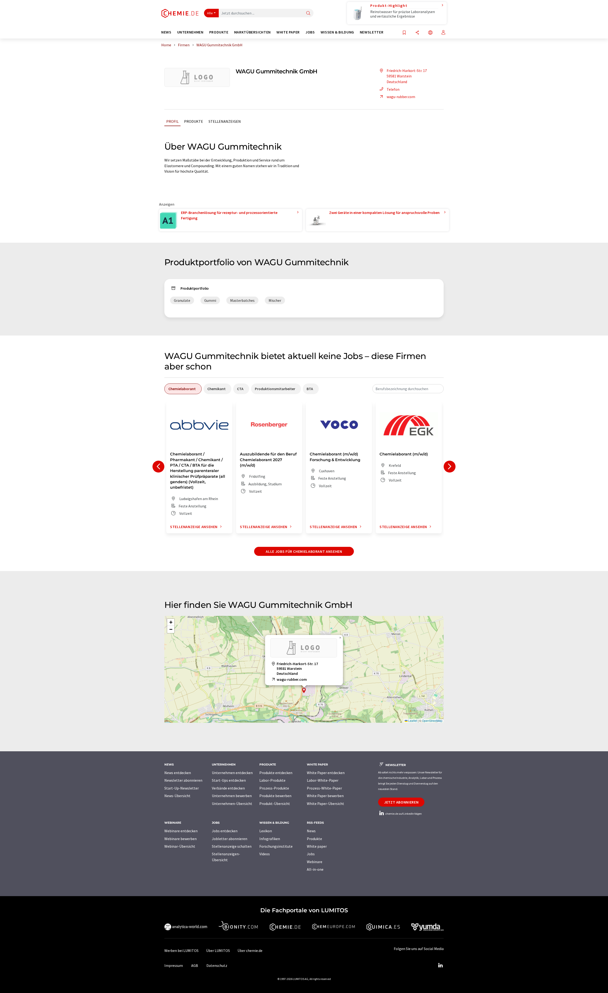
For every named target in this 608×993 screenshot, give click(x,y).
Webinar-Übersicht (179, 846)
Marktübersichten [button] (252, 32)
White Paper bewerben (325, 795)
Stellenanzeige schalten (232, 846)
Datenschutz (216, 965)
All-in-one (315, 869)
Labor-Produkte (272, 780)
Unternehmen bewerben (232, 795)
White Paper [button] (288, 32)
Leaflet (412, 721)
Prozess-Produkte (274, 788)
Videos (264, 853)
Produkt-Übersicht (274, 803)
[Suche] (308, 13)
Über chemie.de (250, 950)
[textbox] (408, 389)
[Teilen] (417, 33)
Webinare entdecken (181, 830)
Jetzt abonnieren (401, 802)
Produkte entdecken (275, 772)
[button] (304, 690)
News (311, 830)
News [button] (166, 32)
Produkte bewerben (275, 795)
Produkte (193, 121)
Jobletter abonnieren (229, 838)
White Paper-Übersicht (325, 803)
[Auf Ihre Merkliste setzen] (404, 33)
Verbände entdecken (228, 788)
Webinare (314, 861)
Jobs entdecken (225, 830)
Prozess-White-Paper (324, 788)
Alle (210, 13)
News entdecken (177, 772)
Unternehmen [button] (190, 32)
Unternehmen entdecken (232, 772)
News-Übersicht (177, 795)
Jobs (311, 853)
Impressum (173, 965)
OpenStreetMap (432, 721)
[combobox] (408, 388)
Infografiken (269, 838)
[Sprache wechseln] (430, 33)
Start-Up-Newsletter (181, 788)
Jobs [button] (310, 32)
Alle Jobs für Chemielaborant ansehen (304, 551)
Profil (172, 121)
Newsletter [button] (371, 32)
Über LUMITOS (218, 950)
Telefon (393, 89)
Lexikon (265, 830)
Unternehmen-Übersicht (232, 803)
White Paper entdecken (326, 772)
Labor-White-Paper (322, 780)
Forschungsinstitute (276, 846)
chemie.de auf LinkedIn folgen (403, 813)
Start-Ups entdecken (229, 780)
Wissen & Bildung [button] (337, 32)
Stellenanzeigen (225, 121)
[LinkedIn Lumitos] (440, 965)
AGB (194, 965)
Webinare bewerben (180, 838)
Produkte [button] (218, 32)
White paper (317, 846)
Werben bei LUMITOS (181, 950)
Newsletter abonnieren (183, 780)
